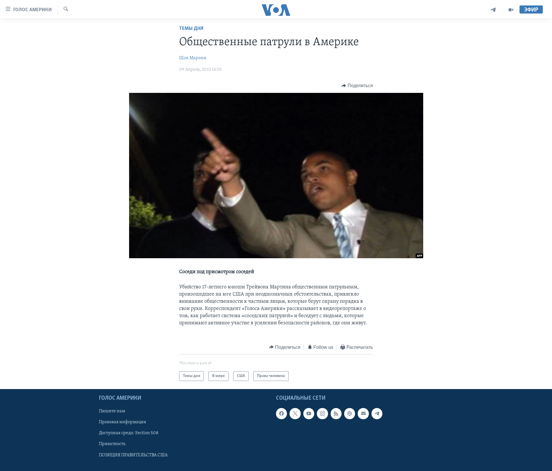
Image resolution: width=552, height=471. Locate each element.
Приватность (112, 444)
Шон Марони (192, 58)
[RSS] (336, 413)
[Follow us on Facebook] (281, 413)
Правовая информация (122, 422)
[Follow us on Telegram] (376, 413)
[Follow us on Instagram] (322, 413)
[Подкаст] (349, 413)
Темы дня (191, 28)
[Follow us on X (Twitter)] (295, 413)
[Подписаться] (363, 413)
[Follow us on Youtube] (308, 413)
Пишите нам (112, 411)
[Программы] (511, 9)
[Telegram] (493, 9)
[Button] (357, 85)
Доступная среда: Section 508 (128, 433)
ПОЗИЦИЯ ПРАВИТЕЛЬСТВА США (133, 455)
